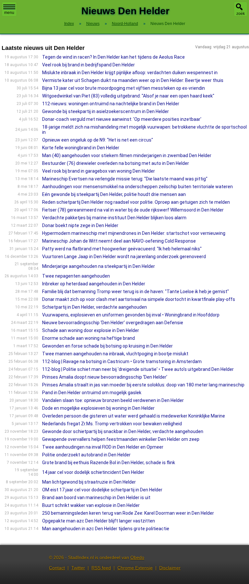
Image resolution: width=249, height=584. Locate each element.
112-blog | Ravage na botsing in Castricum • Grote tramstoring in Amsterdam (122, 361)
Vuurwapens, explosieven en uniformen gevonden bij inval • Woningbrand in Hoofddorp (130, 314)
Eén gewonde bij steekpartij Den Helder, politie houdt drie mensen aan (114, 194)
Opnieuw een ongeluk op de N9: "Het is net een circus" (97, 140)
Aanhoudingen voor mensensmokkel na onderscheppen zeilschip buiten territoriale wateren (137, 186)
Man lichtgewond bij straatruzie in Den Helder (89, 482)
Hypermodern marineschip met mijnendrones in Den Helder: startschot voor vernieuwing (133, 233)
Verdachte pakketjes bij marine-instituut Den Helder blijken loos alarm (114, 217)
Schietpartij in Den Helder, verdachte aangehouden (94, 307)
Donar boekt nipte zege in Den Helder (80, 225)
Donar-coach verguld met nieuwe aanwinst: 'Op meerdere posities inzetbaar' (121, 119)
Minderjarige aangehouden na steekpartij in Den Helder (98, 266)
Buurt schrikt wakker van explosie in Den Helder (91, 505)
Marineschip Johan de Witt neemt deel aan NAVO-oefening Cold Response (119, 241)
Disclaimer (170, 567)
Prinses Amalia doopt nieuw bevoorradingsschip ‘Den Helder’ (104, 377)
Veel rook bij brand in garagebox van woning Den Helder (98, 171)
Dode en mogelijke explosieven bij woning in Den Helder (98, 408)
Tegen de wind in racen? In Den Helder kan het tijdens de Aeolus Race (113, 57)
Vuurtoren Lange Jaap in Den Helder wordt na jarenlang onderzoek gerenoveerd (124, 256)
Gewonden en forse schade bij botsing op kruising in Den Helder (107, 346)
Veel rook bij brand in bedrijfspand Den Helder (88, 64)
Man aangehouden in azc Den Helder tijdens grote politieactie (105, 528)
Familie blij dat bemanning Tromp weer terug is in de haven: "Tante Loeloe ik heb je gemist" (135, 291)
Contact (57, 567)
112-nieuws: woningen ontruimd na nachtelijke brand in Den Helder (110, 103)
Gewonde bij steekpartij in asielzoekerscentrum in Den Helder (105, 111)
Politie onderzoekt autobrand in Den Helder (86, 454)
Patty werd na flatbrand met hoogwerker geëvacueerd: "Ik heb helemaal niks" (122, 248)
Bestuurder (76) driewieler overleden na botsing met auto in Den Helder (115, 163)
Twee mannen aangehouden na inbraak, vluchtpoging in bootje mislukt (115, 353)
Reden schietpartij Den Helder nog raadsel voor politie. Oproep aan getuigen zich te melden (136, 202)
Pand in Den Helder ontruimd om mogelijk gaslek (91, 392)
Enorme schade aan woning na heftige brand (88, 338)
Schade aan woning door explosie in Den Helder (90, 330)
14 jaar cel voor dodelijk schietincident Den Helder (93, 472)
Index (69, 23)
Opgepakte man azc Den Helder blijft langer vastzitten (98, 520)
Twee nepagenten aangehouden (76, 276)
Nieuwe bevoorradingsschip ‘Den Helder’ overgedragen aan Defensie (112, 322)
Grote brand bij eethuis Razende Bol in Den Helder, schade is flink (108, 462)
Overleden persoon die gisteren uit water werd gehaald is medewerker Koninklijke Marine (133, 415)
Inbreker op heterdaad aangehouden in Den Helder (93, 283)
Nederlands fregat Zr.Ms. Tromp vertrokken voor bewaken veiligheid (112, 423)
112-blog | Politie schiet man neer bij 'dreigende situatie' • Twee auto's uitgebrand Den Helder (138, 369)
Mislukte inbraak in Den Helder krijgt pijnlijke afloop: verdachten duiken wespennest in (130, 72)
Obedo (137, 557)
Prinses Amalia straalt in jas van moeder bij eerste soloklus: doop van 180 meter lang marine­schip (143, 384)
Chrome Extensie (135, 567)
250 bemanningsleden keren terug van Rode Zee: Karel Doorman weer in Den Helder (128, 513)
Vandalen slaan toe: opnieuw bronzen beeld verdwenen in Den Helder (113, 400)
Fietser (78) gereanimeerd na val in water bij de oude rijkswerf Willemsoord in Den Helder (133, 209)
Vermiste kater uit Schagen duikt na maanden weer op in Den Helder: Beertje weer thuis (132, 80)
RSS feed (101, 567)
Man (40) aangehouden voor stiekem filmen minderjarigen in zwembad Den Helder (126, 155)
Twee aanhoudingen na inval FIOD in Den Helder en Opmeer (102, 447)
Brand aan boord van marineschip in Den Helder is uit (96, 497)
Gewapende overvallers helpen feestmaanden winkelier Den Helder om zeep (120, 439)
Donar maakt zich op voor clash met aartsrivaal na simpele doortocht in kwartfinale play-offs (138, 299)
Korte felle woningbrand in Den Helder (80, 147)
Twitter (78, 567)
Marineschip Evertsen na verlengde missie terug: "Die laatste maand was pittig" (125, 178)
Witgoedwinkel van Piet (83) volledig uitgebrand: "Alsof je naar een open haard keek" (128, 95)
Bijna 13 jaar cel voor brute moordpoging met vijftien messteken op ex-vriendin (123, 88)
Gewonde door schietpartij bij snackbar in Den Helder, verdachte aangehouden (122, 431)
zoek (240, 13)
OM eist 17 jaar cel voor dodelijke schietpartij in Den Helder (102, 489)
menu (9, 12)
